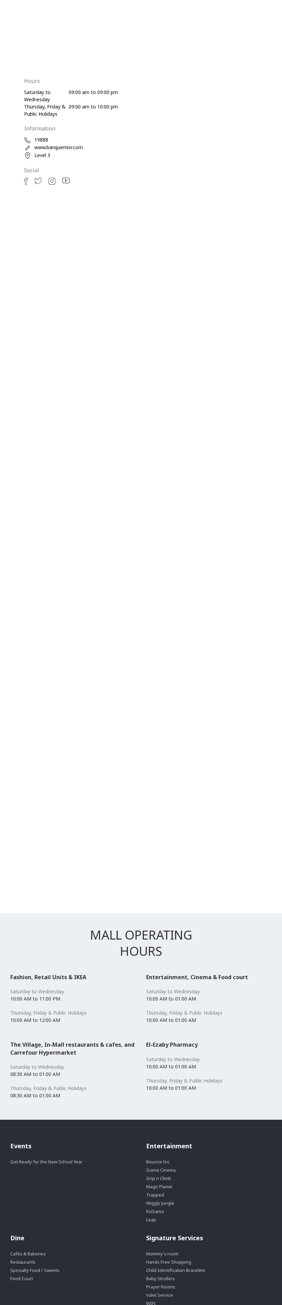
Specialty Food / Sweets (34, 1270)
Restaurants (22, 1262)
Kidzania (155, 1211)
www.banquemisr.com (58, 147)
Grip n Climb (158, 1178)
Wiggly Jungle (160, 1203)
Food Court (21, 1278)
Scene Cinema (161, 1170)
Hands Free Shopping (168, 1262)
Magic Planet (159, 1186)
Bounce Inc (158, 1162)
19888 (41, 139)
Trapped (155, 1195)
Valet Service (159, 1295)
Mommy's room (162, 1254)
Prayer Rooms (160, 1287)
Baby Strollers (160, 1278)
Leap (151, 1219)
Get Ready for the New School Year (46, 1162)
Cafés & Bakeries (28, 1254)
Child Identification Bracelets (175, 1270)
